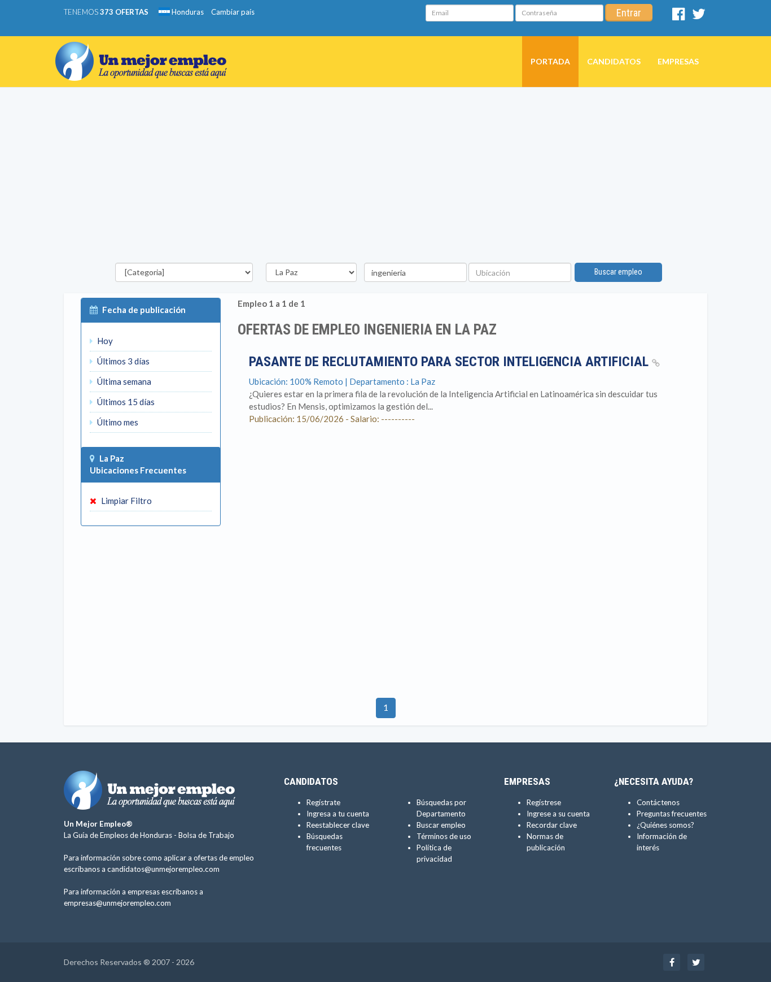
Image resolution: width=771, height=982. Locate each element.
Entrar (628, 13)
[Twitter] (699, 16)
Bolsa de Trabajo (206, 835)
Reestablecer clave (337, 824)
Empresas (678, 61)
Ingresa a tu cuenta (337, 813)
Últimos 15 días (125, 402)
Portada (550, 61)
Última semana (123, 381)
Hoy (104, 341)
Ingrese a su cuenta (558, 813)
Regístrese (544, 802)
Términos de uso (444, 836)
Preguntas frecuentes (672, 813)
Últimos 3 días (122, 361)
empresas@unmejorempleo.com (117, 902)
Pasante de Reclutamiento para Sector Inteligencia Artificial (450, 362)
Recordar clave (552, 824)
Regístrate (323, 802)
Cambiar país (233, 11)
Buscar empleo (618, 271)
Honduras (187, 11)
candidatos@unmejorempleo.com (163, 869)
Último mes (116, 422)
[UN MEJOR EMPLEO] (145, 50)
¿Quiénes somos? (665, 824)
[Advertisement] (385, 178)
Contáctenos (658, 802)
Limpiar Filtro (125, 501)
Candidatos (614, 61)
